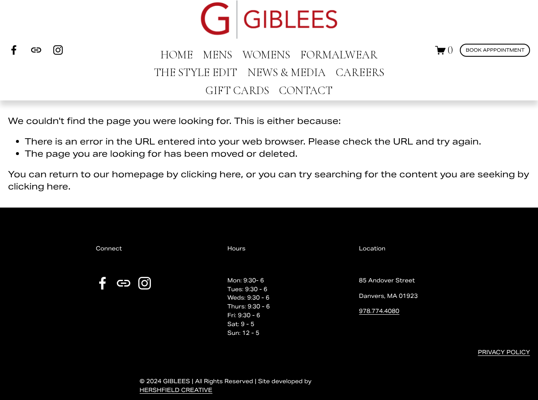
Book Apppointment (495, 50)
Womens (266, 55)
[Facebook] (14, 50)
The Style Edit (195, 72)
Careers (360, 72)
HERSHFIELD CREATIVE (176, 390)
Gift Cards (237, 90)
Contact (305, 90)
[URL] (36, 50)
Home (177, 55)
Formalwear (338, 55)
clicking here (211, 174)
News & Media (287, 72)
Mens (217, 55)
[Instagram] (58, 50)
